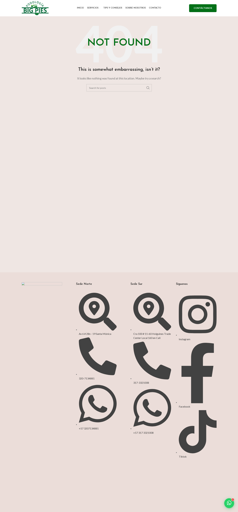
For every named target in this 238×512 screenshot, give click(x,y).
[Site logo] (35, 7)
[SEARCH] (148, 88)
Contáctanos (203, 8)
